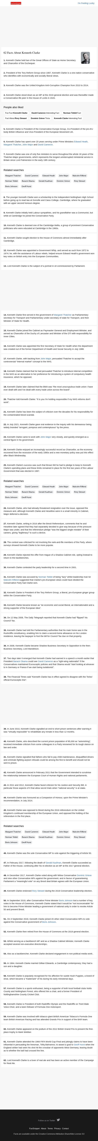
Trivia (40, 118)
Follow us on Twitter (47, 1121)
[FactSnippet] (16, 4)
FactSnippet (34, 1129)
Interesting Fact (45, 113)
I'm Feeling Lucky (86, 3)
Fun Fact (16, 113)
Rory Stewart (79, 181)
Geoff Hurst (26, 186)
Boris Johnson (11, 186)
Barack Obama (28, 181)
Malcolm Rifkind (79, 176)
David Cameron (45, 144)
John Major (27, 144)
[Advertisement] (49, 27)
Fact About (16, 118)
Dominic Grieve (63, 181)
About (43, 1129)
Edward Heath (81, 141)
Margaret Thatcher (12, 144)
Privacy (57, 1129)
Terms (50, 1129)
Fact (72, 113)
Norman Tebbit (11, 181)
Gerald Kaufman (46, 181)
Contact (65, 1129)
